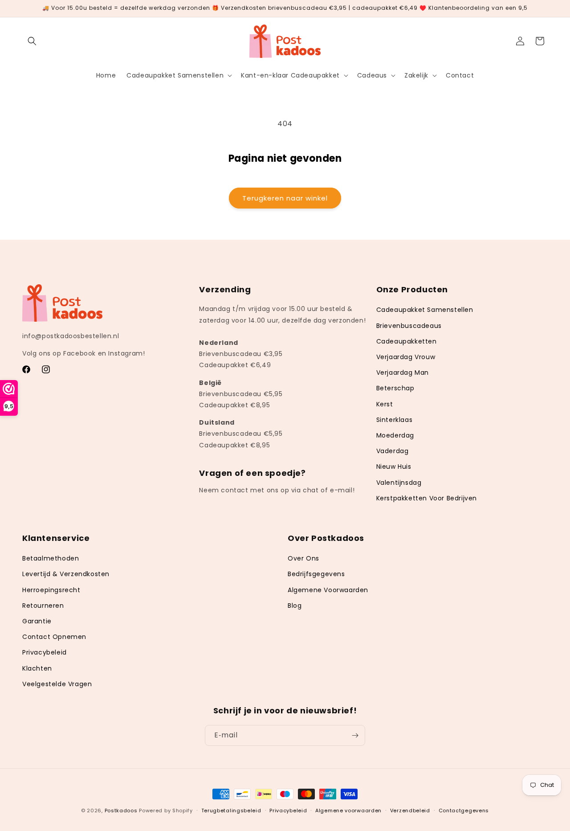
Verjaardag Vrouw (406, 356)
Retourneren (43, 605)
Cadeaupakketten (406, 341)
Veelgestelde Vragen (57, 684)
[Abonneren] (355, 735)
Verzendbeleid (410, 810)
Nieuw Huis (393, 467)
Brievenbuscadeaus (409, 325)
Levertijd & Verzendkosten (66, 574)
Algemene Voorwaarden (328, 589)
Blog (294, 605)
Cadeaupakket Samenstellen (424, 310)
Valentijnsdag (399, 482)
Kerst (384, 404)
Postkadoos (121, 810)
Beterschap (395, 388)
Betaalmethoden (50, 558)
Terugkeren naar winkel (285, 198)
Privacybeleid (44, 652)
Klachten (37, 668)
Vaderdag (392, 450)
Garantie (37, 621)
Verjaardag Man (402, 372)
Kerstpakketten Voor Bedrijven (426, 498)
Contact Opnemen (54, 636)
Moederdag (395, 435)
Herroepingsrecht (51, 589)
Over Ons (303, 558)
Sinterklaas (394, 419)
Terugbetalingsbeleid (231, 810)
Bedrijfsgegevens (316, 574)
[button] (32, 41)
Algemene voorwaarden (348, 810)
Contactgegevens (464, 810)
